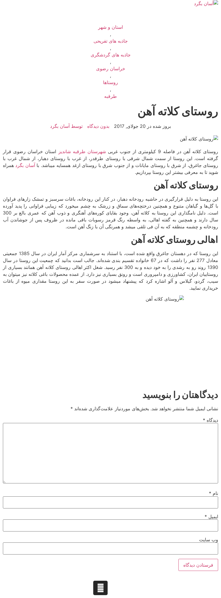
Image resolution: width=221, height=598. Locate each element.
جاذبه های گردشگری (111, 55)
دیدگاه (210, 420)
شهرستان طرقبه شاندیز (82, 151)
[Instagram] (100, 588)
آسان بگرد (25, 165)
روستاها (110, 82)
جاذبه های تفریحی (111, 41)
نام (213, 493)
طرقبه (110, 96)
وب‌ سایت (208, 539)
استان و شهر (110, 27)
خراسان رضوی (110, 68)
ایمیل (211, 516)
